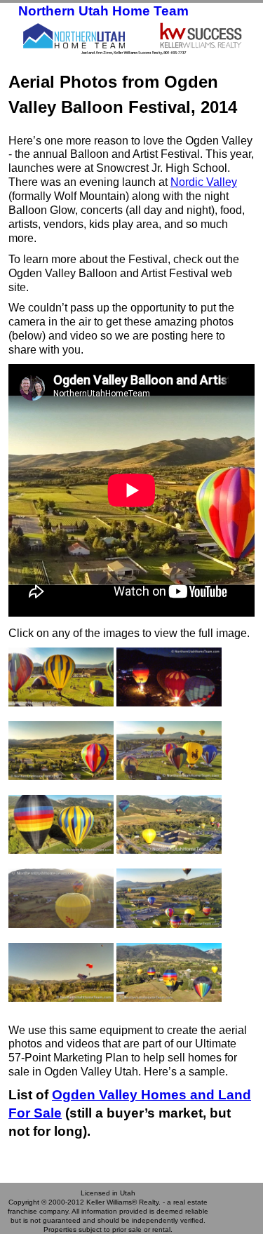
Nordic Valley (203, 182)
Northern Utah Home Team (103, 11)
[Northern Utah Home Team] (131, 38)
